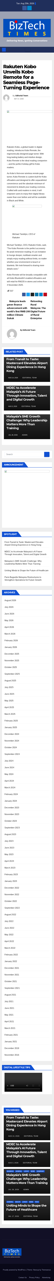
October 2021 (11, 981)
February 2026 (11, 640)
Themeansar (46, 1270)
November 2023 (12, 814)
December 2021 (12, 968)
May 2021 (9, 1015)
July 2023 (9, 841)
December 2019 (12, 1048)
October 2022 (11, 901)
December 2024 (12, 734)
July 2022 (9, 921)
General (19, 1171)
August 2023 (10, 834)
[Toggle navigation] (27, 50)
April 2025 (9, 707)
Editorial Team (21, 95)
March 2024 (10, 787)
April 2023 (9, 861)
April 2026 (9, 627)
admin (25, 435)
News (33, 1171)
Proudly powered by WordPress (14, 1270)
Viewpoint (40, 1171)
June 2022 (9, 928)
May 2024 (9, 774)
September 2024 (12, 754)
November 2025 (12, 660)
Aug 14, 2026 (13, 1136)
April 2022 (9, 941)
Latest (26, 1171)
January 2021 (11, 1041)
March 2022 (10, 948)
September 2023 (12, 828)
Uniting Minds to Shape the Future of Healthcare (26, 570)
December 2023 (12, 808)
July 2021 (9, 1001)
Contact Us (23, 1277)
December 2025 (12, 654)
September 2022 (12, 908)
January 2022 (11, 961)
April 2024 (9, 781)
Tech (37, 1202)
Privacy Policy (34, 1277)
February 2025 (11, 721)
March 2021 (10, 1028)
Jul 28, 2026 (13, 1189)
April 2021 (9, 1021)
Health (17, 1202)
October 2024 (11, 747)
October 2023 (11, 821)
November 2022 (12, 894)
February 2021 (11, 1035)
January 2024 (11, 801)
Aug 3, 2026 (13, 1163)
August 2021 (10, 995)
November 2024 (12, 741)
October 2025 (11, 667)
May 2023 (9, 854)
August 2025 (10, 681)
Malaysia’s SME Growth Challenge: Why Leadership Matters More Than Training (27, 1179)
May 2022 (9, 935)
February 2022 (11, 955)
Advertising (46, 1277)
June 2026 (9, 614)
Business (10, 1171)
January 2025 (11, 727)
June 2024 (9, 767)
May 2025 (9, 701)
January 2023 (11, 881)
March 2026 (10, 634)
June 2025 (9, 694)
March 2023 (10, 868)
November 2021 (12, 975)
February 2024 (11, 794)
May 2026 (9, 620)
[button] (50, 50)
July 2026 (9, 607)
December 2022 (12, 888)
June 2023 (9, 848)
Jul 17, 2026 (13, 1216)
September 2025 (12, 674)
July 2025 (9, 687)
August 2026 (10, 600)
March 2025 (10, 714)
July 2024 (9, 761)
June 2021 (9, 1008)
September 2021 (12, 988)
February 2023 (11, 874)
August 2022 (10, 914)
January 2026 (11, 647)
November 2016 (12, 1055)
